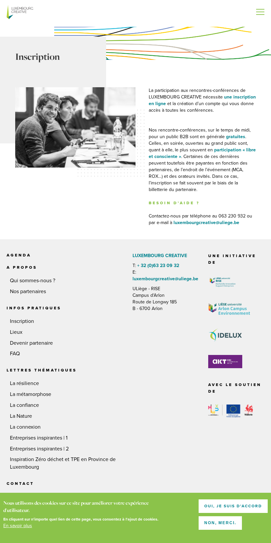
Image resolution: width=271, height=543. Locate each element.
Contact (20, 483)
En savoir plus (17, 525)
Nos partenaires (28, 291)
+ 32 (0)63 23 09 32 (158, 265)
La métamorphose (30, 394)
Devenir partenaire (31, 343)
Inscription (22, 321)
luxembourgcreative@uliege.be (165, 279)
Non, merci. (220, 523)
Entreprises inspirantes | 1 (38, 438)
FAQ (15, 353)
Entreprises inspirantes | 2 (39, 449)
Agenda (19, 255)
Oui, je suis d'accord (233, 506)
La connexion (25, 427)
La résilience (24, 383)
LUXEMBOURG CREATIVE (20, 13)
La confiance (24, 405)
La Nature (21, 416)
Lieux (16, 332)
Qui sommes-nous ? (32, 280)
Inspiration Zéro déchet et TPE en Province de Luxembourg (63, 463)
